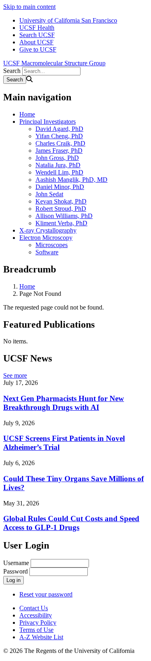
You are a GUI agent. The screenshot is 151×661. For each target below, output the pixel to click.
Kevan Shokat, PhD (61, 201)
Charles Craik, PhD (60, 143)
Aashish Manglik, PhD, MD (71, 179)
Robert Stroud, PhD (60, 208)
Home (27, 114)
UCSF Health (36, 27)
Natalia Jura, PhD (58, 165)
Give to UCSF (37, 49)
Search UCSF (37, 34)
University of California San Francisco (68, 20)
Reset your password (45, 594)
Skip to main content (29, 6)
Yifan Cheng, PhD (59, 136)
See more (15, 375)
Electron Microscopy (45, 237)
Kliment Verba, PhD (61, 223)
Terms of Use (36, 629)
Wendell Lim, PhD (59, 172)
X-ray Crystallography (48, 230)
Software (46, 252)
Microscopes (51, 244)
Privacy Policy (37, 622)
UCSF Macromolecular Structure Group (54, 63)
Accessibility (35, 615)
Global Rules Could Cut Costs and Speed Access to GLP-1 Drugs (71, 523)
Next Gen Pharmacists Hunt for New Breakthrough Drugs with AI (63, 403)
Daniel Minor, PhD (59, 186)
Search (12, 70)
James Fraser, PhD (59, 150)
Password (15, 571)
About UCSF (36, 42)
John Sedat (49, 194)
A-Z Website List (41, 637)
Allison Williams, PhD (64, 215)
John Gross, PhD (57, 157)
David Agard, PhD (59, 128)
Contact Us (33, 608)
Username (16, 562)
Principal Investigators (47, 121)
